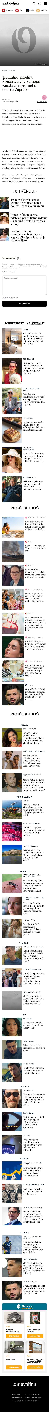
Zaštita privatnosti (33, 1398)
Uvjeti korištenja (32, 1394)
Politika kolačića (32, 1401)
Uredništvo (17, 1398)
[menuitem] (39, 3)
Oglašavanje (17, 1401)
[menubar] (39, 3)
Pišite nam (16, 1394)
